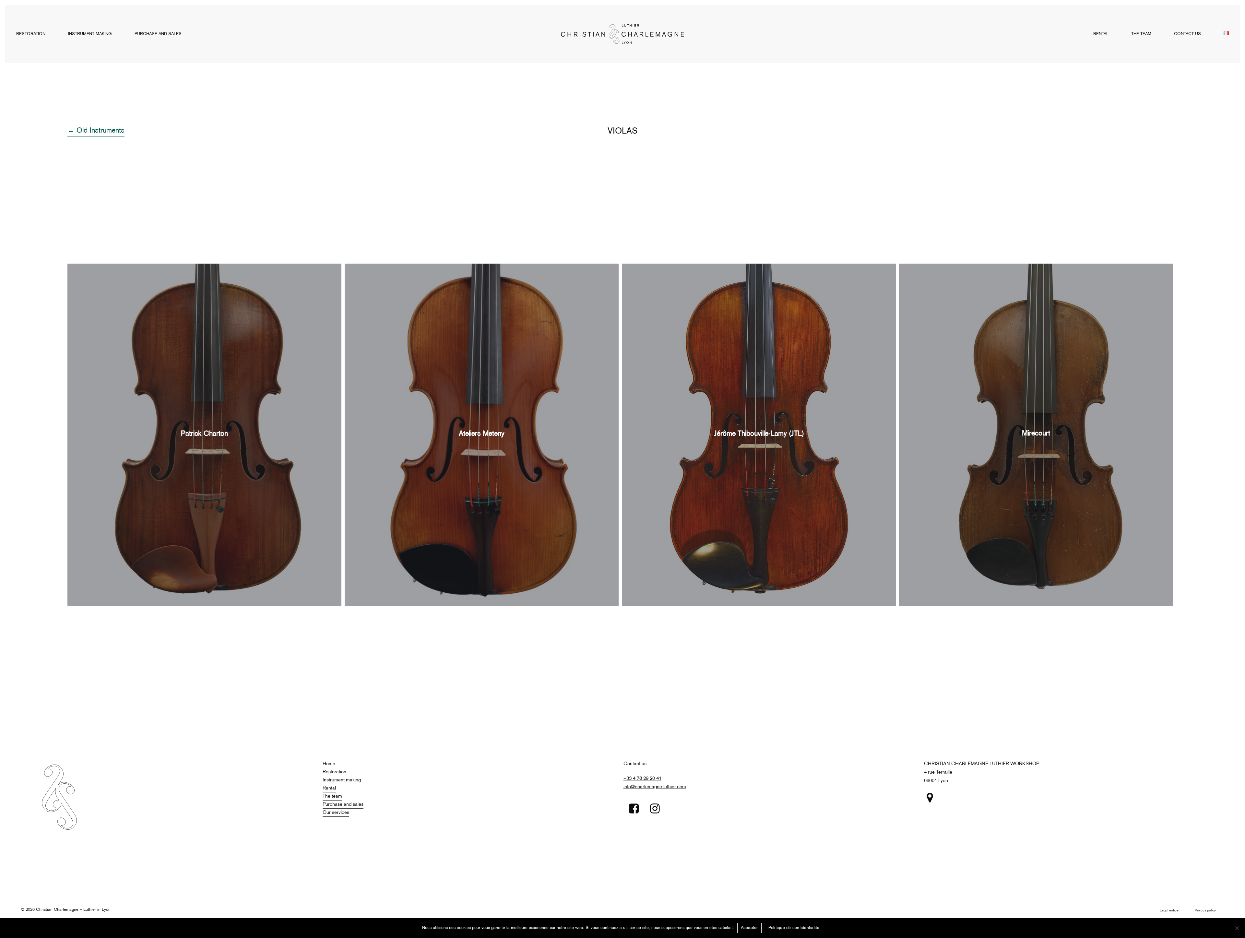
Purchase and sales (343, 804)
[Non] (1237, 928)
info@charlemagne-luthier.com (654, 787)
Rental (329, 788)
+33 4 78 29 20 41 (642, 778)
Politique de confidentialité (794, 928)
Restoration (334, 772)
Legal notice (1169, 910)
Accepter (749, 928)
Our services (336, 812)
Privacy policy (1205, 910)
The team (332, 796)
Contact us (634, 764)
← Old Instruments (95, 130)
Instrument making (342, 780)
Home (329, 764)
